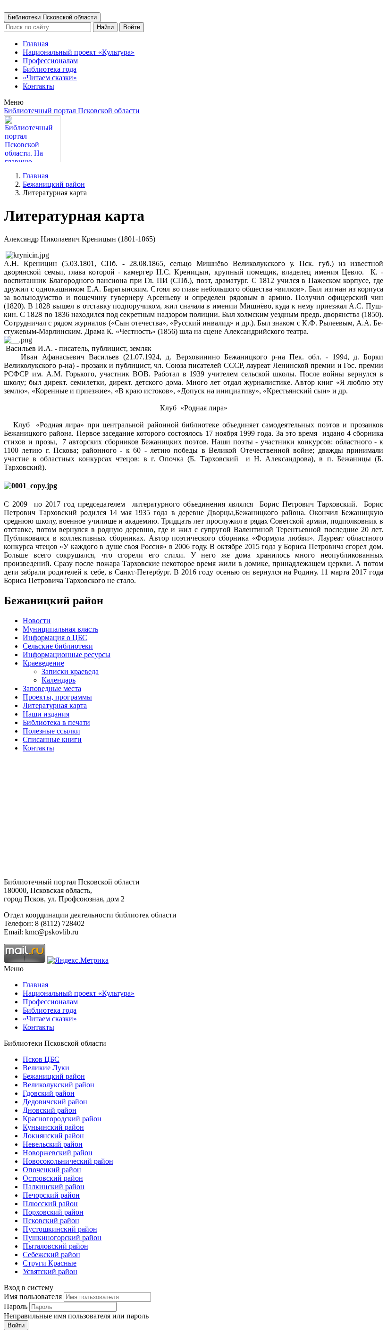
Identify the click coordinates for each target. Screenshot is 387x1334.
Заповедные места (52, 688)
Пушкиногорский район (62, 1238)
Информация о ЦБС (55, 638)
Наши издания (46, 714)
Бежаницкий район (54, 184)
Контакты (38, 86)
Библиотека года (49, 69)
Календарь (59, 680)
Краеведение (43, 663)
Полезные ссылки (51, 731)
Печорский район (51, 1195)
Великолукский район (58, 1085)
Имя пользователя (33, 1296)
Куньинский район (53, 1127)
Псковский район (51, 1221)
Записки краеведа (70, 671)
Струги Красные (49, 1263)
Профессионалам (50, 61)
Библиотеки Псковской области (52, 17)
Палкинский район (53, 1187)
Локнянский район (53, 1136)
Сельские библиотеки (58, 646)
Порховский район (53, 1212)
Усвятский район (50, 1271)
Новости (36, 621)
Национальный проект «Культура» (79, 52)
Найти (105, 27)
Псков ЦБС (41, 1059)
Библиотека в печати (56, 722)
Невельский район (53, 1144)
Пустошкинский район (60, 1229)
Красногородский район (62, 1119)
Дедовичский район (55, 1102)
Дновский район (49, 1110)
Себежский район (51, 1255)
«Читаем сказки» (50, 78)
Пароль (15, 1306)
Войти (131, 27)
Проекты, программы (57, 697)
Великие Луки (46, 1068)
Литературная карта (55, 705)
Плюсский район (50, 1204)
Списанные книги (52, 739)
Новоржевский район (58, 1153)
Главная (35, 44)
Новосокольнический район (68, 1161)
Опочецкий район (52, 1170)
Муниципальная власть (60, 629)
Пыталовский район (55, 1246)
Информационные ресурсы (66, 654)
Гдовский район (49, 1093)
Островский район (53, 1178)
